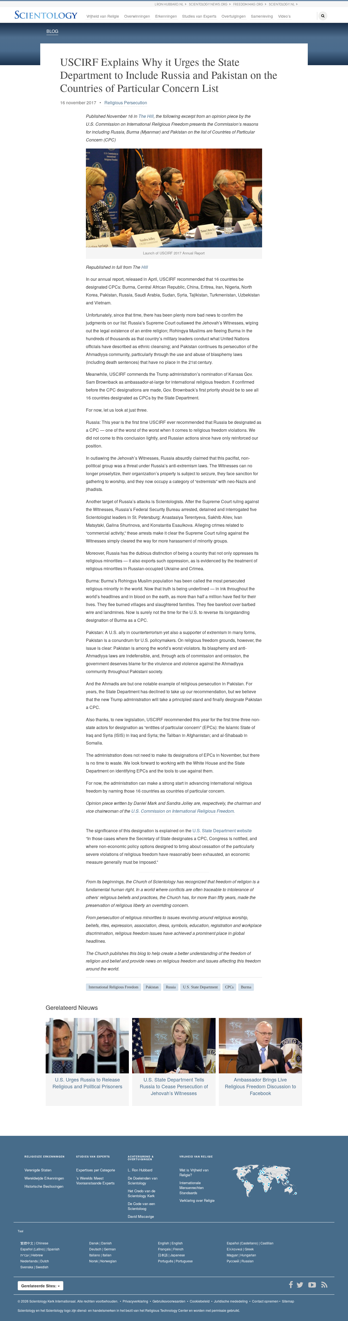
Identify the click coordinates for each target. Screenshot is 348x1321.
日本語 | (171, 1255)
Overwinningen (137, 16)
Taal (20, 1231)
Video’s (284, 16)
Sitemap (288, 1301)
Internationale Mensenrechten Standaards (191, 1187)
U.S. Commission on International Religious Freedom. (183, 811)
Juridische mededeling (231, 1301)
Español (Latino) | (40, 1249)
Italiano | (100, 1255)
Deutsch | (102, 1249)
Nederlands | (34, 1261)
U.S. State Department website (221, 830)
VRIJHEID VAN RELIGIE (196, 1156)
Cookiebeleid (200, 1301)
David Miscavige (141, 1216)
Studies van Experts (199, 16)
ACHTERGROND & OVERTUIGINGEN (141, 1158)
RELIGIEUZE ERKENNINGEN (44, 1156)
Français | (171, 1249)
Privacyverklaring (135, 1301)
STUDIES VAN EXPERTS (93, 1156)
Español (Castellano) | (250, 1243)
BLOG (52, 31)
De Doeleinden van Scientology (142, 1181)
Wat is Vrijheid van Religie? (194, 1173)
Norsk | (103, 1261)
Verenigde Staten (37, 1170)
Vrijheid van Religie (102, 16)
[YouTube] (312, 1285)
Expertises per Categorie (95, 1170)
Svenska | (34, 1267)
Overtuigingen (234, 16)
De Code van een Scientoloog (141, 1206)
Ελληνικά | (240, 1249)
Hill (144, 267)
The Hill (146, 116)
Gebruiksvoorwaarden (169, 1301)
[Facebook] (291, 1285)
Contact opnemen (265, 1301)
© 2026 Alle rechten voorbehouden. (68, 1301)
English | (170, 1243)
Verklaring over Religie (197, 1200)
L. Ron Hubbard (140, 1170)
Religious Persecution (125, 102)
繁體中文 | (34, 1243)
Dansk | (100, 1243)
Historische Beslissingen (43, 1186)
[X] (299, 1285)
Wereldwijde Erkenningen (44, 1178)
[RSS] (324, 1285)
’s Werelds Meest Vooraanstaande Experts (95, 1181)
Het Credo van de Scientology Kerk (141, 1193)
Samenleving (262, 16)
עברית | (31, 1255)
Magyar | (241, 1255)
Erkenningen (166, 16)
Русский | (240, 1261)
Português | (175, 1261)
